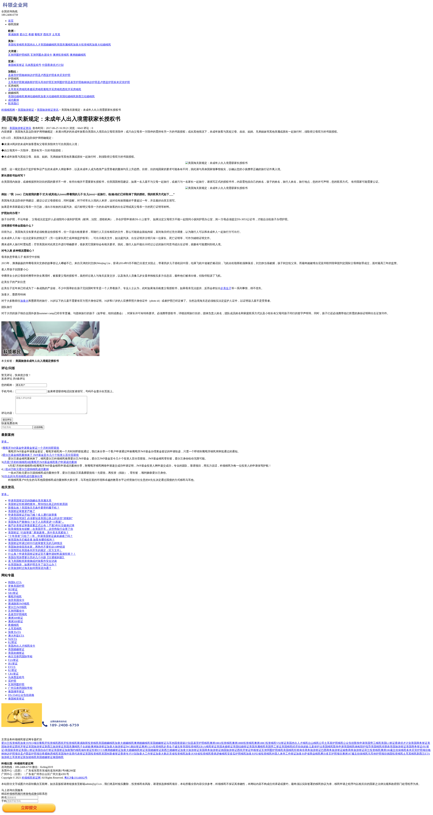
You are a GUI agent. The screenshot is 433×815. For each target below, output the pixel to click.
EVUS (11, 667)
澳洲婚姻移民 (78, 54)
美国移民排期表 (380, 746)
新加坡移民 (30, 757)
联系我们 (13, 103)
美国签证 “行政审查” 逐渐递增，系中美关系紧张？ (38, 532)
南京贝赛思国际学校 (20, 656)
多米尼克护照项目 (417, 750)
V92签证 (281, 743)
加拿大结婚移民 (101, 44)
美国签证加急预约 (65, 750)
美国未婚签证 (16, 652)
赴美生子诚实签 (173, 746)
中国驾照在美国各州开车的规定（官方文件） (35, 550)
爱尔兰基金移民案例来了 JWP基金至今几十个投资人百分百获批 (41, 455)
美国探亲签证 (13, 750)
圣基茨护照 (15, 75)
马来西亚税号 (33, 64)
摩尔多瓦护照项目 (331, 753)
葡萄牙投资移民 (48, 743)
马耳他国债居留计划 (178, 743)
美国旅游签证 (26, 109)
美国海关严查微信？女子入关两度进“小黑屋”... (36, 521)
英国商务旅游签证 (210, 750)
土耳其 (56, 34)
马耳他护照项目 (377, 753)
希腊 (31, 34)
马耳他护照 (44, 82)
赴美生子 (226, 288)
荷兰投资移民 (372, 750)
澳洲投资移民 (61, 54)
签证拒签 (91, 750)
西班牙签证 (21, 746)
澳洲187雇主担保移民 (355, 753)
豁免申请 (359, 743)
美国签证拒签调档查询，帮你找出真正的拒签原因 (38, 504)
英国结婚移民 (68, 96)
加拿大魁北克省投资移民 (170, 753)
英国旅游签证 (36, 746)
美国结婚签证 (241, 746)
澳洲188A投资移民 (221, 743)
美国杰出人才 (32, 44)
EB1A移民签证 (208, 746)
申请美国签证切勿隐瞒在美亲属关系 (29, 500)
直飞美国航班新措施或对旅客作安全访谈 (32, 561)
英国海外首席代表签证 (71, 753)
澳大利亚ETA (16, 635)
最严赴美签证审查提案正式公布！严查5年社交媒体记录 (41, 525)
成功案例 (13, 100)
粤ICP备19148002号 (75, 777)
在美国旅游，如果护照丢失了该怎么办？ (32, 564)
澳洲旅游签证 (99, 746)
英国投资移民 (93, 753)
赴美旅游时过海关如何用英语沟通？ (29, 568)
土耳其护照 (15, 82)
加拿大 (24, 300)
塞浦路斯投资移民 (88, 743)
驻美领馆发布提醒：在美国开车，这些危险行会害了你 (40, 529)
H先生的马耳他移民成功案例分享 (23, 476)
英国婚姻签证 (158, 743)
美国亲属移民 (65, 44)
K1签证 (12, 670)
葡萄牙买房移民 (52, 89)
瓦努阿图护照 (59, 82)
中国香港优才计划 (53, 64)
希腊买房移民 (35, 89)
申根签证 (256, 750)
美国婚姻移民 (49, 44)
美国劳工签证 (273, 746)
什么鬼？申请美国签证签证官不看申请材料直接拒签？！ (42, 553)
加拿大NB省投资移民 (198, 753)
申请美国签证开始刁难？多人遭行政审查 (32, 514)
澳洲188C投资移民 (265, 743)
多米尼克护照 (62, 75)
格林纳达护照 (30, 75)
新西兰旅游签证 (54, 746)
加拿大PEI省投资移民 (259, 753)
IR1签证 (13, 663)
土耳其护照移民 (333, 743)
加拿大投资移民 (82, 44)
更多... (5, 441)
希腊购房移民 (50, 753)
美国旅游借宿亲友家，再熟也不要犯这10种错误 (36, 546)
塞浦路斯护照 (30, 82)
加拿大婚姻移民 (124, 743)
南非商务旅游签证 (310, 750)
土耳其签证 (16, 757)
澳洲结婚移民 (32, 96)
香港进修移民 (219, 753)
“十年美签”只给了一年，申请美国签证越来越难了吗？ (40, 536)
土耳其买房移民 (17, 89)
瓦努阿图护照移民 (19, 54)
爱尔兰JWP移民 (17, 607)
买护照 (12, 680)
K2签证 (12, 642)
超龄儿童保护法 (312, 746)
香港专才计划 (128, 753)
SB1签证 (13, 593)
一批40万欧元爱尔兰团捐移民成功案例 (26, 469)
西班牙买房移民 (71, 89)
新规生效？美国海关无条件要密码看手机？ (34, 507)
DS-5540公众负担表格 (21, 695)
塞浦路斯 (13, 34)
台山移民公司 (316, 743)
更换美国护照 (16, 585)
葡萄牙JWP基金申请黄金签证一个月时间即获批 (31, 447)
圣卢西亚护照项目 (31, 753)
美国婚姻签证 (16, 649)
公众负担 (348, 743)
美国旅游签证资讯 (48, 109)
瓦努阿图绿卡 (16, 610)
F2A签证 (13, 660)
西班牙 (47, 34)
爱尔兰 (24, 34)
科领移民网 (8, 109)
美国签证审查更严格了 (21, 511)
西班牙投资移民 (67, 743)
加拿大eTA (14, 632)
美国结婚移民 (16, 96)
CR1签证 (13, 673)
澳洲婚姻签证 (113, 750)
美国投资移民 (16, 44)
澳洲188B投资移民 (243, 743)
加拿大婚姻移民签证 (133, 750)
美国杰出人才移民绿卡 (21, 645)
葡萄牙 (39, 34)
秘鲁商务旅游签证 (353, 750)
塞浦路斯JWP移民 (18, 603)
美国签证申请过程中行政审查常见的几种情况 (35, 543)
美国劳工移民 (373, 743)
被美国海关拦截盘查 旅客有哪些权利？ (31, 539)
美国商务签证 (419, 743)
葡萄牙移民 (15, 596)
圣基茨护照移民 (17, 614)
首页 (11, 20)
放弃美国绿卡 (16, 600)
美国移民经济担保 (292, 746)
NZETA (12, 639)
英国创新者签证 (110, 753)
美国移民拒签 (291, 750)
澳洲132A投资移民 (152, 746)
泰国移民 (58, 757)
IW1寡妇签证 (133, 746)
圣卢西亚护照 (46, 75)
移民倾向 (81, 750)
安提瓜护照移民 (236, 753)
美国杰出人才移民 (297, 743)
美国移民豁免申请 (333, 746)
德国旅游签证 (229, 750)
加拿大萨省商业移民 (308, 753)
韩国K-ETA (15, 582)
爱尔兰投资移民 (10, 743)
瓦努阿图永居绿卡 (41, 54)
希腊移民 (13, 625)
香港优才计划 (403, 743)
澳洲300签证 (15, 621)
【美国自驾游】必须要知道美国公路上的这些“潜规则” (40, 518)
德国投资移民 (395, 753)
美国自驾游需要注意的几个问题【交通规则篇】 (36, 557)
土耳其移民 (15, 628)
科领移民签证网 (31, 777)
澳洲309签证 (15, 617)
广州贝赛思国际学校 (20, 688)
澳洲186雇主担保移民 (393, 750)
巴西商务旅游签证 (332, 750)
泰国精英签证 (16, 64)
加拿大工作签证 (146, 753)
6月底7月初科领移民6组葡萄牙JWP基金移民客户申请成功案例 (40, 462)
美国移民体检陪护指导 (357, 746)
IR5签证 (13, 589)
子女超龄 (85, 746)
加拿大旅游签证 (116, 746)
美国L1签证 (388, 743)
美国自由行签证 (44, 750)
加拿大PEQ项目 (29, 743)
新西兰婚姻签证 (170, 750)
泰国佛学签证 (16, 691)
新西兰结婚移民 (85, 96)
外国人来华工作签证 (284, 753)
